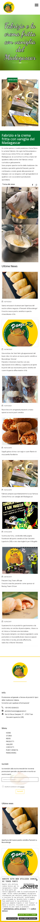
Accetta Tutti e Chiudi (27, 915)
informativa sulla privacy (15, 909)
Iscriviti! (20, 791)
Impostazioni (12, 918)
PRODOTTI (10, 741)
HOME (8, 733)
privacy (22, 787)
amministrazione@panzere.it (15, 711)
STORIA (9, 735)
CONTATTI (10, 747)
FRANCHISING (11, 753)
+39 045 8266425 (12, 707)
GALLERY (9, 744)
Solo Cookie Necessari (28, 918)
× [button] (37, 880)
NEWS (8, 738)
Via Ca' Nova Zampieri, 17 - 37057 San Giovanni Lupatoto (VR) (19, 716)
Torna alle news (8, 184)
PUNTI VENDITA (12, 750)
